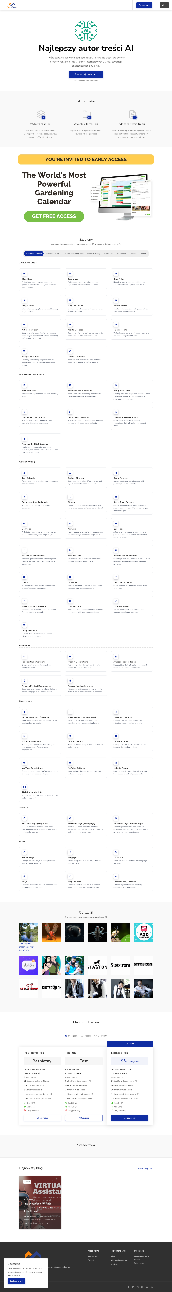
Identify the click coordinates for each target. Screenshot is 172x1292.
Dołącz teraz (144, 5)
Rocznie (87, 1035)
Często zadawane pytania (141, 1257)
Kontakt (114, 1264)
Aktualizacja (84, 1118)
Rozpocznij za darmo (85, 74)
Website (134, 253)
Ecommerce (108, 253)
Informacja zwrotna (119, 1260)
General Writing (93, 253)
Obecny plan (42, 1118)
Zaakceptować (16, 1281)
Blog (113, 1256)
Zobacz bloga (143, 1168)
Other (143, 253)
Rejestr (91, 1260)
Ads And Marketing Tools (73, 253)
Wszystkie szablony (34, 253)
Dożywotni (102, 1035)
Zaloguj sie (92, 1256)
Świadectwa (139, 1263)
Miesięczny (73, 1035)
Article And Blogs (52, 253)
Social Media (122, 253)
